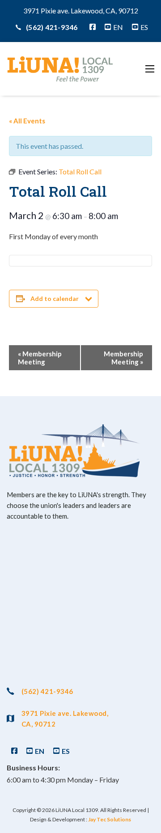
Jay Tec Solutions (109, 819)
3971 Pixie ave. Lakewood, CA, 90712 (64, 718)
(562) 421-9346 (52, 27)
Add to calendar (54, 298)
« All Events (27, 121)
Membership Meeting (40, 358)
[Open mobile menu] (149, 68)
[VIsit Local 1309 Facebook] (92, 27)
